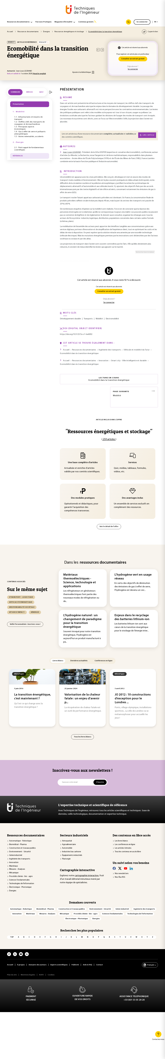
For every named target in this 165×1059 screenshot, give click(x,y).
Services (132, 462)
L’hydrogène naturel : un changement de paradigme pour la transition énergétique (82, 621)
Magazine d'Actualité (63, 22)
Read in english (39, 74)
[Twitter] (119, 868)
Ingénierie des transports (19, 859)
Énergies (12, 891)
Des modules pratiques (83, 498)
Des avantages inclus (132, 498)
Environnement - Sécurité (20, 852)
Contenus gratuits (85, 22)
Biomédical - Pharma (18, 844)
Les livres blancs (121, 841)
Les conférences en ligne (125, 844)
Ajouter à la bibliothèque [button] (81, 72)
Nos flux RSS (120, 877)
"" (109, 431)
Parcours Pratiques (43, 22)
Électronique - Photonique (20, 887)
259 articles (109, 439)
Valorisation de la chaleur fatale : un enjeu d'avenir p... (82, 698)
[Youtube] (125, 868)
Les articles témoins (123, 848)
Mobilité (121, 394)
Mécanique (13, 873)
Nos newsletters (122, 873)
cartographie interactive (86, 876)
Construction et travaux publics (22, 848)
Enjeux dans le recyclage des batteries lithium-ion (131, 617)
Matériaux (13, 866)
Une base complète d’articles (83, 462)
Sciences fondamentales (19, 880)
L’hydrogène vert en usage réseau (133, 576)
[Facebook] (114, 868)
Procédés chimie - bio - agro (21, 876)
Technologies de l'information (21, 884)
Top (12, 937)
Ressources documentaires (18, 22)
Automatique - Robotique (20, 841)
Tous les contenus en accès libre (128, 852)
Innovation (13, 862)
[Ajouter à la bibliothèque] (93, 72)
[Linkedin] (131, 868)
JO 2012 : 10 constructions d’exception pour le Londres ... (133, 698)
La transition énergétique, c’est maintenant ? (32, 696)
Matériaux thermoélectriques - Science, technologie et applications (79, 580)
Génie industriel (15, 855)
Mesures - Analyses (17, 869)
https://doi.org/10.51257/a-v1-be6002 (76, 334)
